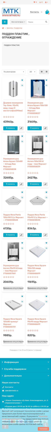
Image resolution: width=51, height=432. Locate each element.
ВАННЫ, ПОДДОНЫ (14, 28)
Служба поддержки (15, 369)
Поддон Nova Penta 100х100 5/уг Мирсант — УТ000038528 (13, 217)
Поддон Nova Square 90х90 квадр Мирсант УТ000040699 (37, 321)
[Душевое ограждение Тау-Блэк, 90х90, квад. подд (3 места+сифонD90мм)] (13, 89)
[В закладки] (22, 80)
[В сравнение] (22, 85)
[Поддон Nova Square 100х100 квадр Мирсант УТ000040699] (37, 251)
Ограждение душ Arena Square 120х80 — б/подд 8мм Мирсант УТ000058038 (12, 164)
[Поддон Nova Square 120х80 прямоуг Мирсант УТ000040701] (13, 305)
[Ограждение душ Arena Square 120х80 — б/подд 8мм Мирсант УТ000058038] (13, 145)
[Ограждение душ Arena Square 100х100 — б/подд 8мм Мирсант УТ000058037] (37, 89)
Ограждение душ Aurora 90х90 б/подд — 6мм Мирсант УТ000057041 (12, 269)
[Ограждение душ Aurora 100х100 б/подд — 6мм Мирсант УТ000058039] (37, 145)
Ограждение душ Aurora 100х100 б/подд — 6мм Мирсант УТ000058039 (36, 163)
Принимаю (43, 429)
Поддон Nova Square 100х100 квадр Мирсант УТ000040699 (36, 269)
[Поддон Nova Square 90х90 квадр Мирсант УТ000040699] (37, 305)
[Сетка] (41, 72)
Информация (11, 362)
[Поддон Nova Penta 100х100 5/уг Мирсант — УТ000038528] (13, 201)
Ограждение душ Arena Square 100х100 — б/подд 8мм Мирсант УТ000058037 (37, 108)
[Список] (46, 72)
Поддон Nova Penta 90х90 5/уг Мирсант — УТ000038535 (37, 217)
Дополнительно (13, 375)
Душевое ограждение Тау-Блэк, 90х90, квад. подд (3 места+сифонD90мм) (13, 107)
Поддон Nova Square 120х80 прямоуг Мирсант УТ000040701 (12, 323)
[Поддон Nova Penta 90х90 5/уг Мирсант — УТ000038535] (37, 201)
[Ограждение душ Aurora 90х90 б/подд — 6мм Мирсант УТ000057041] (13, 251)
